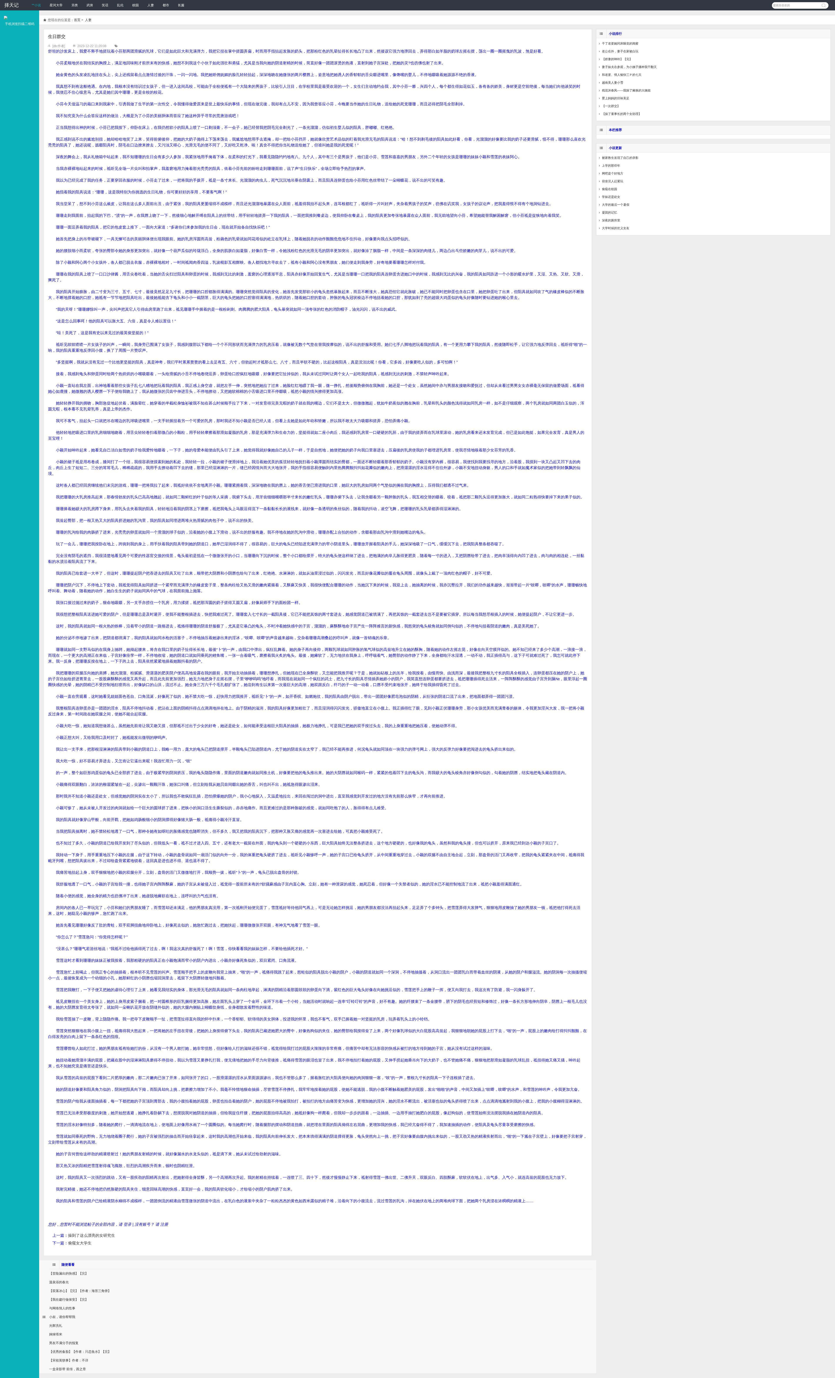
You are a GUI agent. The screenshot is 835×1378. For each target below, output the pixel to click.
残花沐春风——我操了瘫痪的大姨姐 (626, 90)
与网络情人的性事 (62, 1308)
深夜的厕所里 (611, 220)
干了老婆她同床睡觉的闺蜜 (620, 43)
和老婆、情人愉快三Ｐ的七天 (621, 74)
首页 (77, 20)
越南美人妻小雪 (612, 82)
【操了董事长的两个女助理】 (621, 114)
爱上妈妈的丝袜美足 (615, 98)
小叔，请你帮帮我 (62, 1317)
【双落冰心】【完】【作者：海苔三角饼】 (80, 1291)
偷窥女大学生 (80, 1243)
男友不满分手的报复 (63, 1343)
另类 (74, 5)
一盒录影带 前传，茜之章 (67, 1369)
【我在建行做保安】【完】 (68, 1299)
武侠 (90, 5)
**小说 (36, 5)
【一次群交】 (611, 106)
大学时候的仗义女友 (615, 228)
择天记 (11, 5)
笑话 (105, 5)
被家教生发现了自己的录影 (620, 157)
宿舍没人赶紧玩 (612, 181)
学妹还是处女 (611, 197)
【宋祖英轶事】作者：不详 (68, 1360)
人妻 (150, 5)
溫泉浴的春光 (59, 1282)
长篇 (181, 5)
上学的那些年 (611, 165)
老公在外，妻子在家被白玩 (620, 51)
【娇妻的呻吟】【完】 (617, 59)
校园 (135, 5)
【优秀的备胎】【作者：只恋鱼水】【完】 (80, 1351)
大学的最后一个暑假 (615, 204)
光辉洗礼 (55, 1325)
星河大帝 (56, 5)
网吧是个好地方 (612, 173)
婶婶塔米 (55, 1334)
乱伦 (120, 5)
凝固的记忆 (609, 212)
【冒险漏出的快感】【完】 (68, 1273)
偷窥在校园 (609, 189)
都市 (166, 5)
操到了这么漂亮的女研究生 (91, 1235)
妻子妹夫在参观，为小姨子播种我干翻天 (629, 67)
